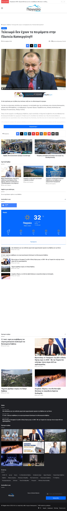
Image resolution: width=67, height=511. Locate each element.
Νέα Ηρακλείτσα (34, 477)
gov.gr (10, 475)
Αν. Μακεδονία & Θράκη (25, 475)
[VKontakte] (41, 133)
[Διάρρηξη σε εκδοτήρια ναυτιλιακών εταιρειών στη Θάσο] (33, 171)
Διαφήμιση (50, 508)
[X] (31, 45)
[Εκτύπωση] (57, 133)
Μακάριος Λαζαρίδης (23, 477)
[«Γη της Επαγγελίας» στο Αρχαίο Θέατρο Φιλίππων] (33, 460)
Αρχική (4, 24)
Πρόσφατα (33, 242)
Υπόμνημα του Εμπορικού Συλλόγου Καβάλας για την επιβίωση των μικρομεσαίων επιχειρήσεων (54, 180)
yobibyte (48, 505)
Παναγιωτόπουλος (6, 480)
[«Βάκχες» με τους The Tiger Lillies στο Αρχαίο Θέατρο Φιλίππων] (11, 460)
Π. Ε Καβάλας (56, 477)
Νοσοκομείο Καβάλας (46, 477)
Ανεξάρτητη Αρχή (37, 475)
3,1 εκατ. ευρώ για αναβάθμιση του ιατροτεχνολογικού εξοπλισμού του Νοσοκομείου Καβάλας (24, 255)
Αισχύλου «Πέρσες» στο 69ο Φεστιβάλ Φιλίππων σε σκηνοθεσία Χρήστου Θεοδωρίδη (32, 274)
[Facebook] (27, 45)
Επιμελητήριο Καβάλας (58, 475)
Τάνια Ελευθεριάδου (24, 480)
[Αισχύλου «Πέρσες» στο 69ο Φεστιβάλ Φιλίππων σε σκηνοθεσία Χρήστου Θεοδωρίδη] (5, 276)
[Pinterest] (39, 45)
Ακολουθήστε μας (6, 485)
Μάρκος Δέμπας (12, 477)
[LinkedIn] (35, 45)
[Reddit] (37, 133)
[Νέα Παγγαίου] (33, 8)
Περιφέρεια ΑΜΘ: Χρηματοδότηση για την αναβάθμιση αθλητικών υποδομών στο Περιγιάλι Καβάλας (35, 1)
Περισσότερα (33, 126)
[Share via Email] (53, 133)
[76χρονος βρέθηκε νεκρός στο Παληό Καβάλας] (5, 269)
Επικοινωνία (62, 508)
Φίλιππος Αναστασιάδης (44, 480)
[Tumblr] (29, 133)
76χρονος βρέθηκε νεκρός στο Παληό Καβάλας (23, 266)
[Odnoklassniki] (45, 133)
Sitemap (56, 508)
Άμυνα (15, 475)
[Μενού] (2, 9)
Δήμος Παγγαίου (47, 475)
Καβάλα (9, 24)
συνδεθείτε (18, 194)
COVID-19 (4, 475)
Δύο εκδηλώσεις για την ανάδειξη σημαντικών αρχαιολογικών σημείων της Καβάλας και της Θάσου (36, 247)
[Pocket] (49, 133)
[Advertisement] (33, 18)
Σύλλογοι (15, 480)
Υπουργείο (33, 480)
